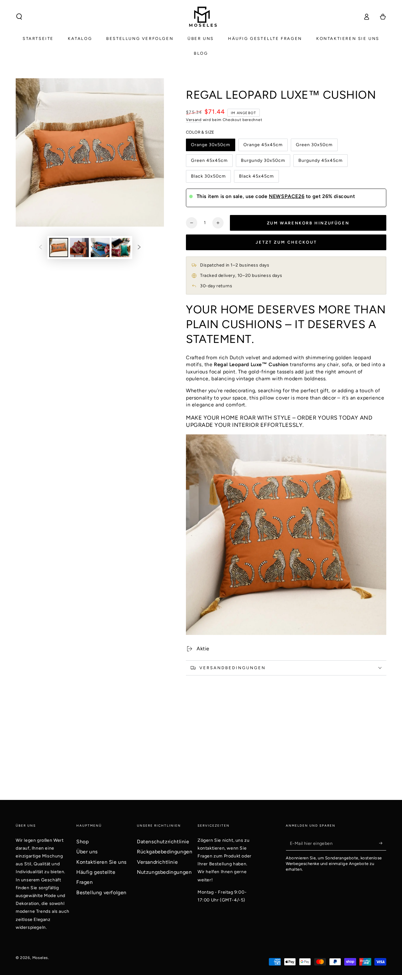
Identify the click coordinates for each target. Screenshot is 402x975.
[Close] (287, 429)
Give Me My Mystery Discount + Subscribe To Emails (201, 509)
